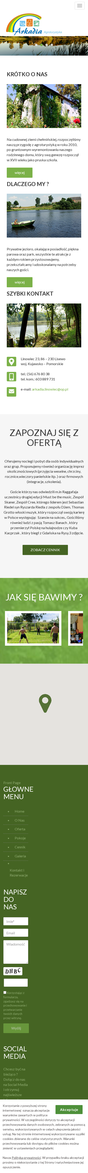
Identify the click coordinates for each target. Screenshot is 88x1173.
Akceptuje (69, 1109)
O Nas (20, 820)
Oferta (20, 829)
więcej (20, 172)
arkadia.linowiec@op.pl (50, 389)
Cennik (20, 847)
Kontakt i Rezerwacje (19, 872)
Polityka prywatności (26, 1158)
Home (19, 811)
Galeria (20, 856)
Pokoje (20, 838)
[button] (45, 703)
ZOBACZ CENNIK (45, 550)
